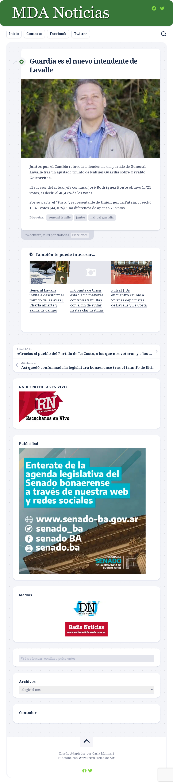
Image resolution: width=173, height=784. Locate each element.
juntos (80, 217)
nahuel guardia (102, 217)
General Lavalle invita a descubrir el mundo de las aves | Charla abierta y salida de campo (47, 300)
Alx (112, 758)
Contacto (34, 34)
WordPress (87, 758)
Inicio (14, 34)
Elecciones (80, 235)
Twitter (80, 34)
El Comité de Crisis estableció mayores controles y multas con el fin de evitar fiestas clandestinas (87, 300)
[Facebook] (153, 8)
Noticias (63, 235)
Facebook (58, 34)
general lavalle (60, 217)
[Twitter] (162, 8)
